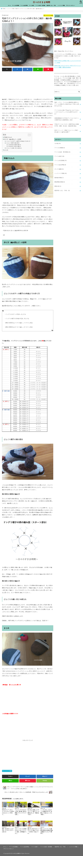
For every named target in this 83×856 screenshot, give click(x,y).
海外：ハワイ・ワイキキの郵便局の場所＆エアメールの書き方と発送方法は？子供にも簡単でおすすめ (66, 104)
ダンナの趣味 (59, 169)
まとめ (6, 150)
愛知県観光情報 (59, 182)
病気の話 (57, 186)
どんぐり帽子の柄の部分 (13, 143)
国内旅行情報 (59, 177)
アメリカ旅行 (31, 5)
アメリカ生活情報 (15, 5)
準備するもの (8, 137)
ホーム (9, 5)
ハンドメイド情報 (61, 5)
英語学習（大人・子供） (51, 5)
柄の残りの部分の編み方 (15, 146)
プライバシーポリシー (70, 5)
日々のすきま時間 (41, 2)
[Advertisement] (27, 84)
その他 (57, 143)
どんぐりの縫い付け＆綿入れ (14, 148)
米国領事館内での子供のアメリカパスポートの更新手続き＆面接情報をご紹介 (66, 119)
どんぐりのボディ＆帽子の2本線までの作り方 (18, 141)
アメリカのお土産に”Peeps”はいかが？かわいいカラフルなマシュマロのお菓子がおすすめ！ (66, 112)
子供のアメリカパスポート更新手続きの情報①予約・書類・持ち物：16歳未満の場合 (66, 125)
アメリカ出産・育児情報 (40, 5)
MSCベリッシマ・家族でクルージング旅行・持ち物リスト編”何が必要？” (66, 131)
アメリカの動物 (59, 147)
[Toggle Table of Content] (28, 135)
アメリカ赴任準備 (24, 5)
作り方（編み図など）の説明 (12, 139)
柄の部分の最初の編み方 (15, 144)
